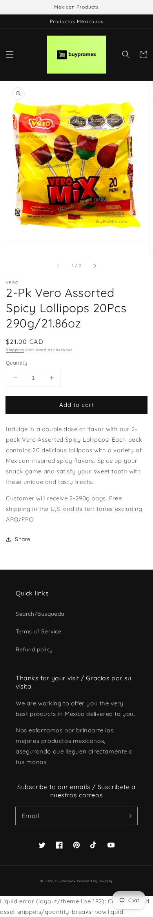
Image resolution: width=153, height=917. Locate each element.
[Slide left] (58, 266)
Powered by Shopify (95, 881)
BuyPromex (65, 881)
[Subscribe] (128, 815)
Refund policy (34, 649)
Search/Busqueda (40, 613)
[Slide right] (94, 266)
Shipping (15, 349)
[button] (9, 54)
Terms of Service (39, 631)
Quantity (16, 363)
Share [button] (23, 539)
